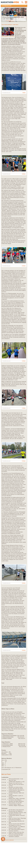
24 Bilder (24, 408)
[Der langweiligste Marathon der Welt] (8, 821)
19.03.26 (4, 830)
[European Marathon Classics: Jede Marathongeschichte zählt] (8, 813)
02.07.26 (4, 824)
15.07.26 (4, 813)
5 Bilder (24, 92)
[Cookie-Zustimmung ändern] (3, 839)
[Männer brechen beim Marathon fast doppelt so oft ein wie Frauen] (8, 824)
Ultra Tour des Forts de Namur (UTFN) (16, 785)
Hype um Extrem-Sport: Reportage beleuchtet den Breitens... (17, 819)
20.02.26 (4, 790)
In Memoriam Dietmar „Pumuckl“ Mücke (17, 816)
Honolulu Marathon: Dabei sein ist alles (16, 793)
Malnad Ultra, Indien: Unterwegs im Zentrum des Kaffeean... (17, 799)
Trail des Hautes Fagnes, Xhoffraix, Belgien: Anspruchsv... (17, 804)
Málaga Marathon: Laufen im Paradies (16, 796)
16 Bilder (24, 361)
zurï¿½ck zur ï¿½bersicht (8, 840)
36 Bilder (24, 583)
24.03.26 (4, 827)
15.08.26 (4, 779)
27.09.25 (4, 804)
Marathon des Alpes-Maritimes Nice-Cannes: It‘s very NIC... (16, 802)
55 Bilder (24, 461)
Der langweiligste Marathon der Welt (16, 821)
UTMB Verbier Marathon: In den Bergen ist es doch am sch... (16, 782)
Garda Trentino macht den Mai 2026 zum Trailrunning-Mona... (16, 833)
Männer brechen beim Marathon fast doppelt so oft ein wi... (17, 824)
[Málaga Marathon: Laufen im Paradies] (8, 796)
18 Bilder (24, 174)
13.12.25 (4, 796)
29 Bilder (24, 265)
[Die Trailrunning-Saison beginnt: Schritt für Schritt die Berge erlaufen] (8, 830)
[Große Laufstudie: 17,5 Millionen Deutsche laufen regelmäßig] (8, 827)
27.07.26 (4, 782)
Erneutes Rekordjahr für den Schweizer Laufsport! (16, 835)
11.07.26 (4, 819)
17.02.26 (4, 835)
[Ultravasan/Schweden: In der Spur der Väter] (8, 779)
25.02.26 (4, 833)
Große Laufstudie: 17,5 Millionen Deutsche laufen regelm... (17, 827)
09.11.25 (4, 802)
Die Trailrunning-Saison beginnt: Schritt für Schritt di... (17, 830)
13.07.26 (4, 816)
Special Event (8, 20)
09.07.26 (4, 821)
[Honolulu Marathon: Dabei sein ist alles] (8, 793)
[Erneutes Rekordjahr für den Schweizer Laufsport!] (8, 835)
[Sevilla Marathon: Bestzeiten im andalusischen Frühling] (8, 790)
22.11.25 (4, 799)
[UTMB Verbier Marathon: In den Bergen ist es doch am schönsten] (8, 782)
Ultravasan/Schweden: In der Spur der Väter (16, 779)
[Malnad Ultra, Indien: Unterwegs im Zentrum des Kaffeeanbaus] (8, 799)
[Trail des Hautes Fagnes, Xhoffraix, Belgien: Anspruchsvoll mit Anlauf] (8, 804)
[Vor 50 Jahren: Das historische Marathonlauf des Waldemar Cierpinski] (8, 810)
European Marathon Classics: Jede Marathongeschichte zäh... (17, 813)
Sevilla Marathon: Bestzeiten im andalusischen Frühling (16, 790)
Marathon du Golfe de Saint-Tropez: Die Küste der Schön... (16, 788)
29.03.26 (4, 785)
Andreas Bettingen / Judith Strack (11, 24)
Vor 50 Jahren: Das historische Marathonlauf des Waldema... (16, 810)
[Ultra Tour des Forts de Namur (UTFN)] (8, 785)
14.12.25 (4, 793)
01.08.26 (4, 810)
